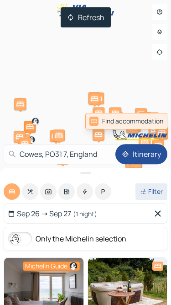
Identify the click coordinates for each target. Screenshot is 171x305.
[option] (12, 191)
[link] (147, 121)
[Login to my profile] (159, 12)
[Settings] (159, 32)
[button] (30, 127)
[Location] (159, 52)
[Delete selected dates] (159, 213)
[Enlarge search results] (85, 173)
